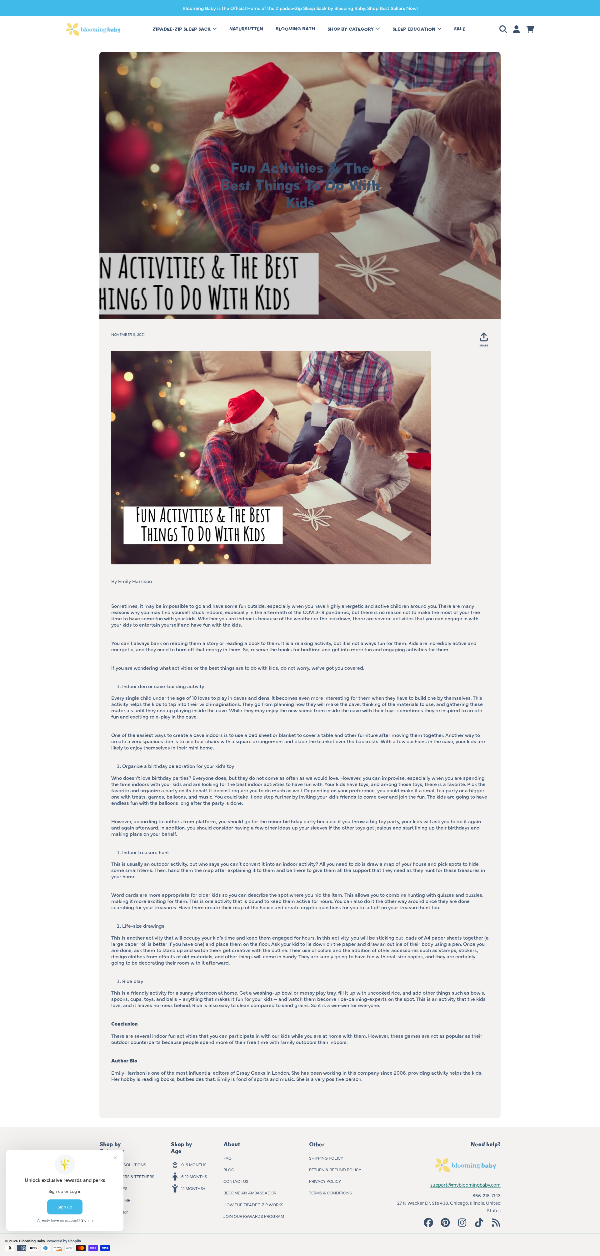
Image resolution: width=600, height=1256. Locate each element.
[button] (504, 29)
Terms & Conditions (330, 1192)
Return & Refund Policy (335, 1169)
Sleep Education (414, 29)
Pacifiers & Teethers (132, 1176)
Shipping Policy (326, 1158)
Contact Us (235, 1181)
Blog (228, 1169)
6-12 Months (194, 1176)
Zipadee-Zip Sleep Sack (182, 29)
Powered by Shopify (64, 1240)
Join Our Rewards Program (253, 1216)
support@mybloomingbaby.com (465, 1184)
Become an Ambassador (249, 1192)
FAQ (227, 1158)
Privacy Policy (325, 1181)
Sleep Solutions (128, 1164)
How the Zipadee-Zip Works (253, 1204)
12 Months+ (193, 1188)
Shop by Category (351, 29)
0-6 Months (194, 1164)
